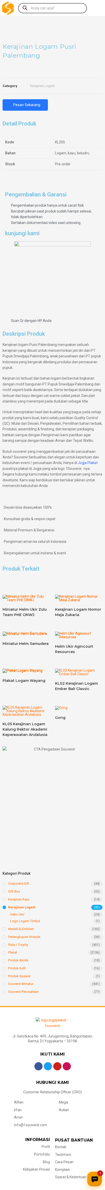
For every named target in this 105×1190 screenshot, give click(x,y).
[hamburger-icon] (96, 8)
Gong (60, 717)
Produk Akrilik (18, 960)
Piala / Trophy (18, 945)
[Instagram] (67, 1066)
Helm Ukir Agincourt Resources (74, 649)
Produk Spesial (19, 976)
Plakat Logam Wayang (24, 680)
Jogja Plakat (88, 463)
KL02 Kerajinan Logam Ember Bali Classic (76, 686)
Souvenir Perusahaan (23, 992)
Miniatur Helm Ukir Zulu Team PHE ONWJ (25, 612)
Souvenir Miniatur (20, 984)
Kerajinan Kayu (19, 899)
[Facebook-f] (38, 1066)
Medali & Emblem (21, 929)
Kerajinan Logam (42, 86)
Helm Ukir (17, 914)
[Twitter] (48, 1066)
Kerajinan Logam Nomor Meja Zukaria (78, 612)
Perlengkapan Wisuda (24, 937)
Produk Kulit (17, 968)
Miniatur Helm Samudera (26, 643)
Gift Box (14, 891)
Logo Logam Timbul (25, 921)
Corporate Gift (18, 883)
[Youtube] (57, 1066)
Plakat (12, 952)
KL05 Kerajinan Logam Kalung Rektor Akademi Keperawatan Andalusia (25, 729)
